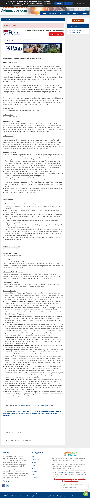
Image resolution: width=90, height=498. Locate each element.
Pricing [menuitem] (34, 465)
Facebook (3, 485)
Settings (78, 3)
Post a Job (78, 20)
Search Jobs (52, 13)
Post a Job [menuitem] (35, 477)
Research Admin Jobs (19, 494)
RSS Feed (6, 496)
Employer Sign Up (75, 30)
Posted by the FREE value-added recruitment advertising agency (16, 436)
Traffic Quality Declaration (36, 5)
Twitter (7, 485)
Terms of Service (42, 2)
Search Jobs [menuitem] (35, 459)
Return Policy (15, 496)
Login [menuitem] (33, 474)
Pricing (68, 13)
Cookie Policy (17, 5)
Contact (84, 13)
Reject (68, 3)
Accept (59, 3)
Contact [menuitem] (34, 471)
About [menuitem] (34, 462)
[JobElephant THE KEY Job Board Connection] (69, 452)
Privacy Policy (10, 3)
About (61, 13)
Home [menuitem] (34, 456)
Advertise (76, 13)
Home (44, 13)
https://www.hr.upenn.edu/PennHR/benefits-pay (37, 405)
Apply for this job (56, 34)
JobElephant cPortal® (67, 472)
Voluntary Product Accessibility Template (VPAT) (41, 496)
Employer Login (74, 32)
